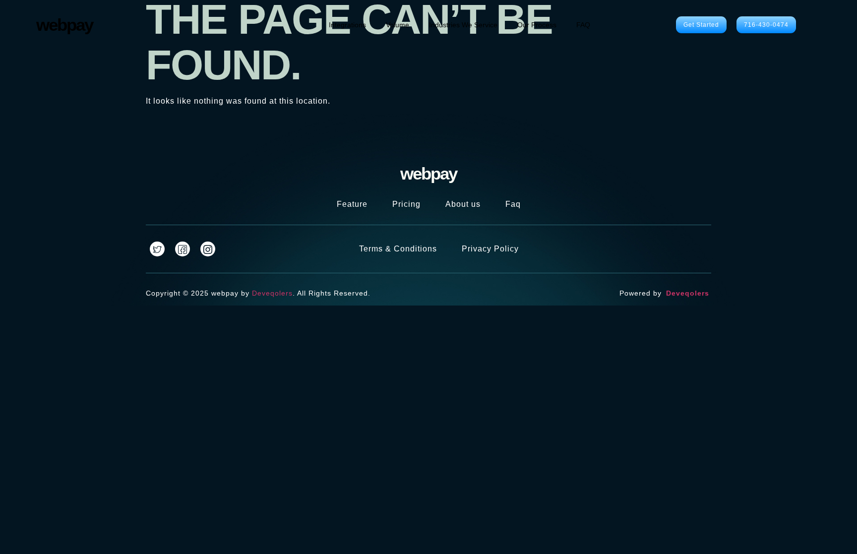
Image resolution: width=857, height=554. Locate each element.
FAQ (583, 25)
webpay (64, 24)
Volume (397, 25)
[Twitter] (157, 249)
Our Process (536, 25)
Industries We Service (463, 25)
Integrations (347, 25)
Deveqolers (272, 293)
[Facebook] (182, 249)
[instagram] (207, 249)
